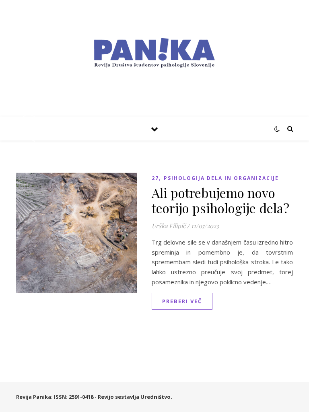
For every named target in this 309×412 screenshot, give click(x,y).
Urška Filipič (168, 226)
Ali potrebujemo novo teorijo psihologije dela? (220, 200)
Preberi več (182, 301)
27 (155, 178)
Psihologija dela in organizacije (221, 178)
